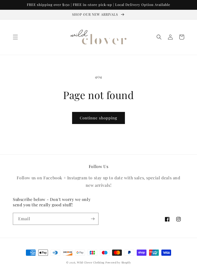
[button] (15, 37)
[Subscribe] (92, 219)
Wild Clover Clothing (90, 262)
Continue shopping (98, 117)
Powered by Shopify (118, 262)
